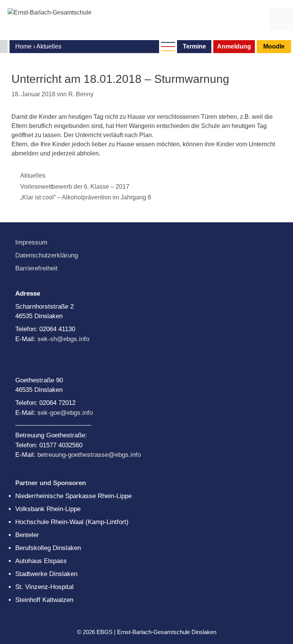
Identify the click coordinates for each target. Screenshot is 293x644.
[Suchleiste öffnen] (257, 19)
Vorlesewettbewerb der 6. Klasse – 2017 (74, 186)
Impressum (31, 242)
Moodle (274, 46)
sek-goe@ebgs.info (65, 412)
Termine (194, 46)
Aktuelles (32, 175)
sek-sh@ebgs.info (63, 339)
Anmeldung (234, 46)
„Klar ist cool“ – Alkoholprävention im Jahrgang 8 (85, 197)
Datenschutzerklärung (46, 255)
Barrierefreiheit (36, 268)
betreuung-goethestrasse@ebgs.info (89, 454)
